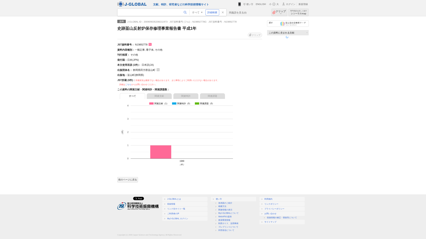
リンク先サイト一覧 (176, 209)
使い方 (249, 4)
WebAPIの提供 (225, 216)
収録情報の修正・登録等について (282, 217)
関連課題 (212, 96)
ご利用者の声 (173, 213)
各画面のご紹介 (225, 203)
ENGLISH (261, 4)
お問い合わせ (270, 213)
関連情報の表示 (225, 210)
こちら (128, 84)
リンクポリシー (271, 204)
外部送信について (226, 230)
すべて (132, 96)
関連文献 (159, 96)
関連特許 (186, 96)
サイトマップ (270, 222)
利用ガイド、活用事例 (228, 223)
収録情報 (171, 204)
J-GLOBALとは (174, 199)
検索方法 (222, 206)
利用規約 (268, 199)
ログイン (290, 4)
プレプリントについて (228, 227)
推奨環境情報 (224, 220)
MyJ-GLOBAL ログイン (177, 218)
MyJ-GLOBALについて (228, 213)
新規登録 (303, 4)
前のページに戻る (127, 179)
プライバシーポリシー (274, 209)
